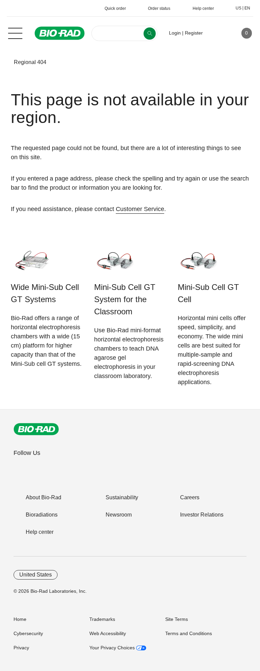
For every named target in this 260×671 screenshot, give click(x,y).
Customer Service (140, 209)
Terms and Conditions (188, 633)
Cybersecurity (28, 633)
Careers (189, 497)
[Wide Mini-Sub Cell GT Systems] (32, 264)
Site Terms (176, 619)
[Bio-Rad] (36, 429)
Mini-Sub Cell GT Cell (208, 293)
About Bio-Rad (43, 497)
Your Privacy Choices (112, 647)
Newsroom (119, 515)
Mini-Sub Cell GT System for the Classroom (124, 299)
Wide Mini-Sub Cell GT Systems (45, 293)
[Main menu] (15, 32)
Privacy (21, 647)
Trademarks (102, 619)
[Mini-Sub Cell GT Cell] (199, 264)
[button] (3, 62)
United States (35, 575)
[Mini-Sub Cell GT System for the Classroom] (115, 264)
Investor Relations (201, 515)
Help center (39, 532)
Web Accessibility (107, 633)
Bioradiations (42, 515)
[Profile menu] (218, 33)
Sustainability (122, 497)
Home (20, 619)
